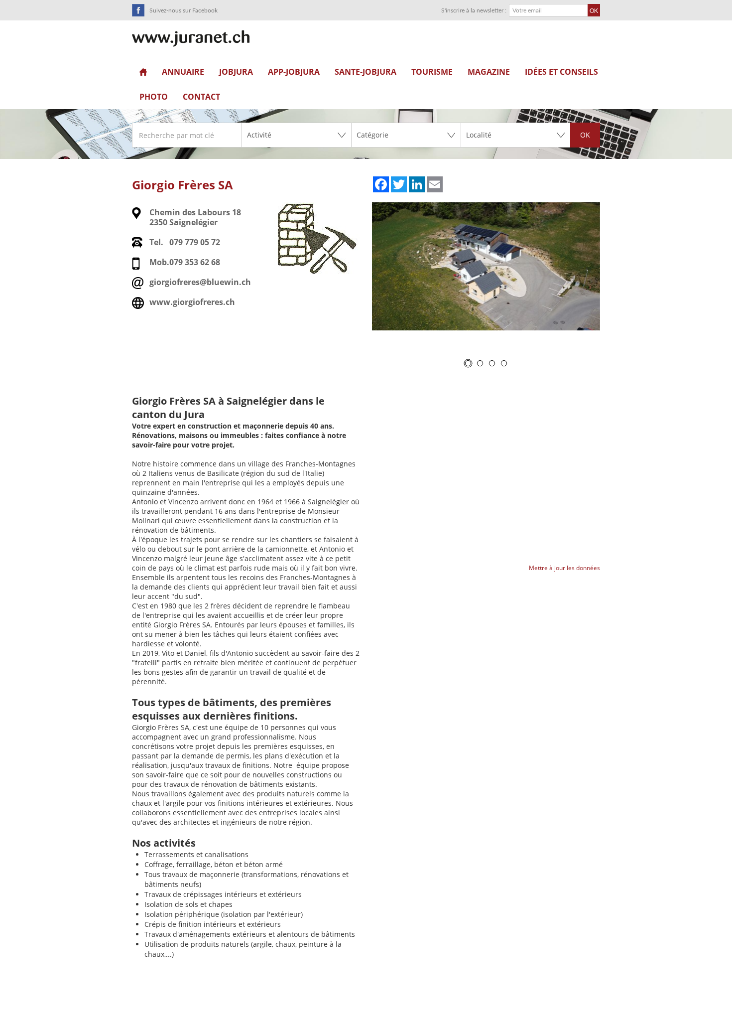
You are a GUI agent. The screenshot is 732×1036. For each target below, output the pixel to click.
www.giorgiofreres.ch (192, 301)
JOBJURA (236, 71)
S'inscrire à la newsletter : (473, 10)
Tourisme (432, 71)
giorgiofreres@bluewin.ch (200, 282)
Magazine (489, 71)
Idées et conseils (561, 71)
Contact (201, 96)
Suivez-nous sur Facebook (183, 10)
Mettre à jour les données (564, 568)
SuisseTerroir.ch (190, 38)
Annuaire (183, 71)
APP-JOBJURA (294, 71)
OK (585, 135)
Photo (153, 96)
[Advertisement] (366, 1011)
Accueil (143, 71)
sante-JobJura (365, 71)
